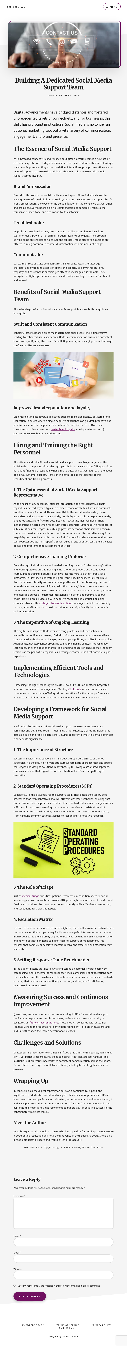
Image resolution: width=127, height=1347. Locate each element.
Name (17, 1236)
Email (17, 1252)
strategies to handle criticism (55, 603)
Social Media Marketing (70, 1147)
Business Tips (42, 1147)
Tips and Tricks (89, 1147)
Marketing (53, 1147)
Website (17, 1269)
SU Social (16, 6)
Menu (114, 6)
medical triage (30, 896)
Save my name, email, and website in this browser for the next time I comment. (59, 1285)
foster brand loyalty (63, 429)
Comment (19, 1195)
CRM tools (74, 689)
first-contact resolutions (44, 1022)
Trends (100, 1147)
